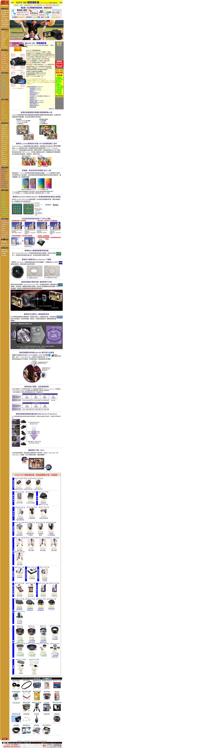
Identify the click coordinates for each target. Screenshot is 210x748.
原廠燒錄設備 (33, 107)
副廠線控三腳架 (33, 100)
